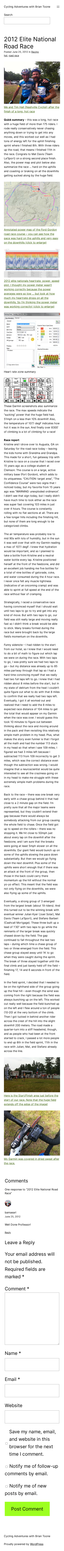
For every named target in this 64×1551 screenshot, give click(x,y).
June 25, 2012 (13, 1216)
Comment (17, 1289)
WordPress (36, 1544)
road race (14, 55)
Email (12, 1379)
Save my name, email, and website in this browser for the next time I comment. (32, 1443)
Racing (35, 51)
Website (13, 1405)
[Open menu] (58, 7)
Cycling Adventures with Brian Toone (27, 6)
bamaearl (10, 1212)
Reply (8, 1232)
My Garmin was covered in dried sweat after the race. (31, 1161)
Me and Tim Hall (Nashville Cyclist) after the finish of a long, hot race (31, 109)
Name (13, 1353)
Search (8, 14)
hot (5, 55)
